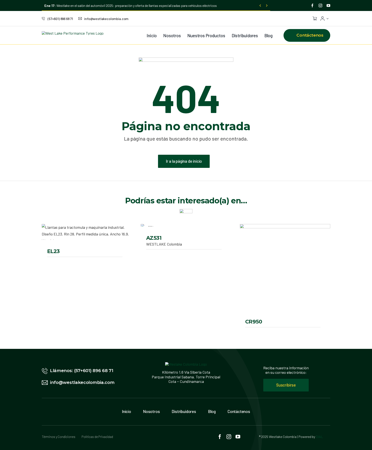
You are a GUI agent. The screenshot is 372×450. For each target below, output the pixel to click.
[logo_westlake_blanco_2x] (186, 364)
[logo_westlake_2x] (73, 33)
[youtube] (328, 5)
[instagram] (320, 5)
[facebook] (312, 5)
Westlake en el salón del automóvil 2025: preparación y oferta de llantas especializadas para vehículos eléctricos (130, 5)
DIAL (319, 437)
